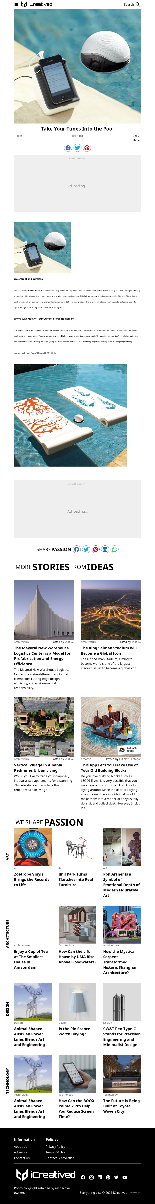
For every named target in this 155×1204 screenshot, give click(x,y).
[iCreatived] (45, 1175)
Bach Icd (77, 136)
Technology (7, 1081)
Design (7, 1009)
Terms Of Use (55, 1152)
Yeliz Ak (69, 642)
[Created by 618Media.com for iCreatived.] (135, 1192)
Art (7, 856)
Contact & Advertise (60, 1158)
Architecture (22, 642)
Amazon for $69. (45, 352)
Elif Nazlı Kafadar (130, 759)
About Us (20, 1147)
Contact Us (22, 1158)
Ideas (19, 136)
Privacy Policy (55, 1147)
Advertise (20, 1152)
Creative (86, 759)
